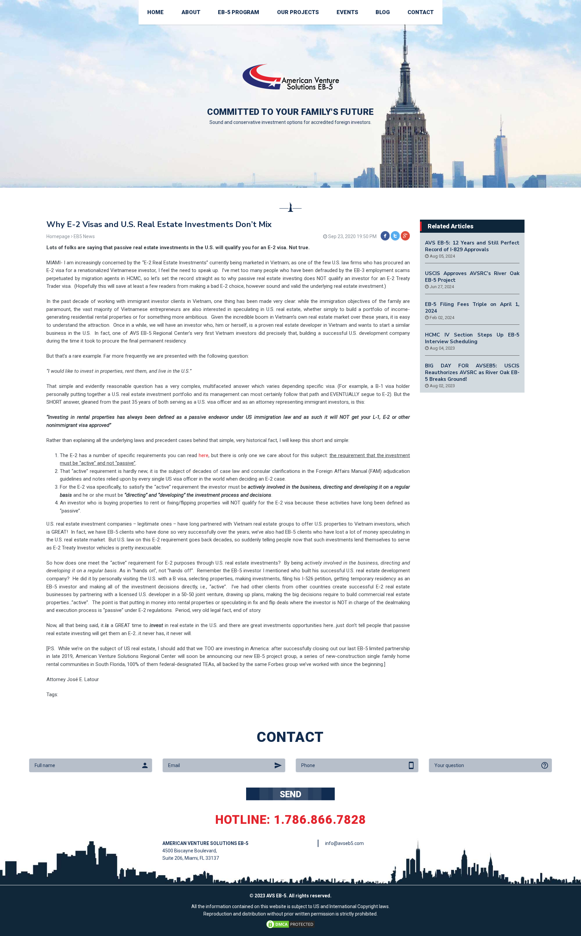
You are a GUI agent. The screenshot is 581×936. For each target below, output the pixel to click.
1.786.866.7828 (320, 820)
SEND (290, 794)
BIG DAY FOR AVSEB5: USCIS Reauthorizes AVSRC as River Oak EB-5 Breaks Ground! (472, 372)
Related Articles (450, 226)
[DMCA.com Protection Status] (290, 923)
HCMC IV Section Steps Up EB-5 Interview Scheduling (472, 338)
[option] (290, 94)
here (203, 455)
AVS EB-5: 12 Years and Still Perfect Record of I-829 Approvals (472, 246)
